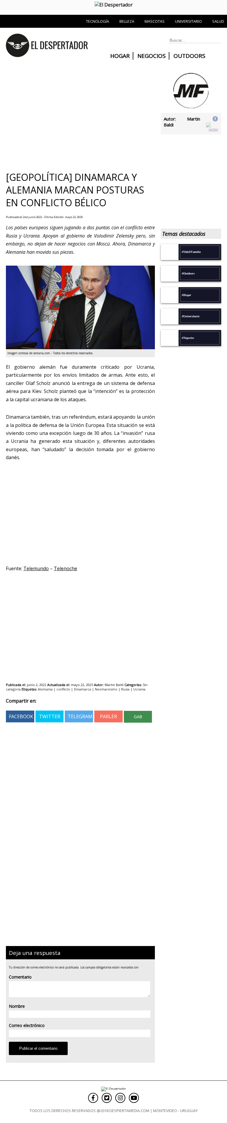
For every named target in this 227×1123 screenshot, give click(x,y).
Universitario (188, 21)
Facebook (21, 716)
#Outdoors (188, 273)
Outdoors (189, 56)
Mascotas (155, 21)
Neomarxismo (106, 689)
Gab (138, 717)
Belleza (126, 21)
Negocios (151, 56)
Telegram (80, 716)
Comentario (20, 977)
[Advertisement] (77, 117)
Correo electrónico (27, 1025)
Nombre (17, 1006)
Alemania (45, 689)
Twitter (49, 716)
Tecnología (97, 21)
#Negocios (188, 337)
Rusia (125, 689)
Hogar (120, 56)
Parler (108, 716)
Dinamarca (82, 689)
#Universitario (191, 316)
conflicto (63, 689)
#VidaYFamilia (191, 251)
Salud (218, 21)
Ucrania (139, 689)
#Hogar (186, 295)
